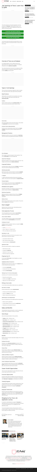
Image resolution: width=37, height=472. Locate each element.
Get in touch (27, 460)
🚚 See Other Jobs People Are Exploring (13, 31)
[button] (34, 1)
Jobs (22, 1)
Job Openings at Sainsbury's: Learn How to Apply (19, 415)
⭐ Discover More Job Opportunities (12, 37)
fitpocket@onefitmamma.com (20, 463)
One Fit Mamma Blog (23, 468)
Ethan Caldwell (10, 419)
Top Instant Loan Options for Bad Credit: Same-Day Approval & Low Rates (30, 21)
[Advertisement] (13, 17)
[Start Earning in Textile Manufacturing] (5, 435)
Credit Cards (14, 1)
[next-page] (3, 442)
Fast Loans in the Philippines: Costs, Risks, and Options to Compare (30, 8)
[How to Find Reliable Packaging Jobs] (20, 435)
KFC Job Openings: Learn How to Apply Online (7, 415)
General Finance (19, 1)
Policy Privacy (31, 468)
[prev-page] (2, 442)
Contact (28, 468)
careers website (8, 227)
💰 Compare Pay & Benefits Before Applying (13, 34)
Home (10, 1)
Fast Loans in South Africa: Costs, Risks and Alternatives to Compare (30, 15)
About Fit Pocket (18, 468)
